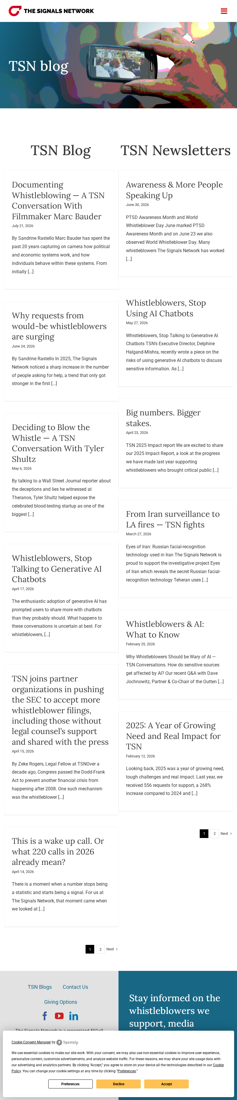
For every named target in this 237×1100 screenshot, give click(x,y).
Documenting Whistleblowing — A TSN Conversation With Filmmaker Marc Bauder (58, 200)
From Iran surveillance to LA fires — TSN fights (173, 519)
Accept (166, 1084)
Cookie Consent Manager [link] (31, 1042)
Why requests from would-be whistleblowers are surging (59, 326)
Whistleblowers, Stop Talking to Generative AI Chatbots (57, 568)
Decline (118, 1084)
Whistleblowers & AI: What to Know (165, 629)
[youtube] (59, 1016)
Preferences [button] (127, 1071)
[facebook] (44, 1016)
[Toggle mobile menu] (224, 11)
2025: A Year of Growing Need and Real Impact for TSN (173, 736)
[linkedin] (73, 1016)
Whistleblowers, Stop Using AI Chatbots (166, 308)
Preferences (70, 1084)
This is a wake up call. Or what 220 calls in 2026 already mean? (58, 851)
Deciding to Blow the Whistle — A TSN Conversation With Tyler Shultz (58, 443)
